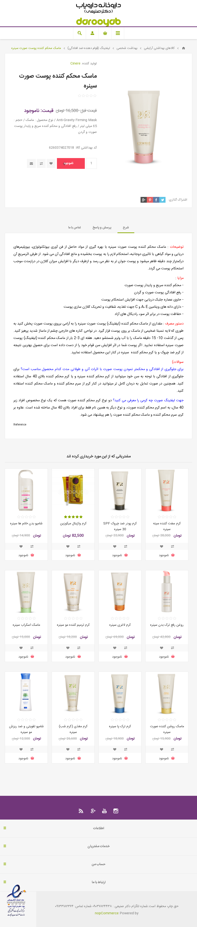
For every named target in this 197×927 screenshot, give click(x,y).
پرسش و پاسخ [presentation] (101, 227)
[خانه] (183, 48)
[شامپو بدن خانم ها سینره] (26, 490)
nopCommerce (107, 913)
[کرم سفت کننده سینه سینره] (167, 490)
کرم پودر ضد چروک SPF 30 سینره (120, 526)
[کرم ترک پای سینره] (120, 693)
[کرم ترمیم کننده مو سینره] (73, 591)
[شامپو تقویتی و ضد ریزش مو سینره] (26, 693)
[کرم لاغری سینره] (120, 591)
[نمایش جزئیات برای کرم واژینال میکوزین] (73, 490)
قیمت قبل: (88, 110)
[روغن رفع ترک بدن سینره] (167, 591)
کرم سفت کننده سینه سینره (167, 526)
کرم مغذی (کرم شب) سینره (73, 729)
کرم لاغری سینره (120, 625)
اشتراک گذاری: (177, 199)
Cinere (75, 63)
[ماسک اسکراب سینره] (26, 591)
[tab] (125, 227)
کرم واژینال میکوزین (73, 523)
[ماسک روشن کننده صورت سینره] (167, 693)
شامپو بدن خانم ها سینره (26, 523)
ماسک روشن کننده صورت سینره (167, 729)
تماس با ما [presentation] (74, 227)
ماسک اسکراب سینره (26, 625)
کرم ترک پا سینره (120, 726)
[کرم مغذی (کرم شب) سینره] (73, 693)
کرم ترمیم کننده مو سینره (73, 625)
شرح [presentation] (126, 227)
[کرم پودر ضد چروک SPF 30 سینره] (120, 490)
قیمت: (47, 111)
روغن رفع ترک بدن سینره (167, 625)
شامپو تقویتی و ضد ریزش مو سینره (26, 729)
